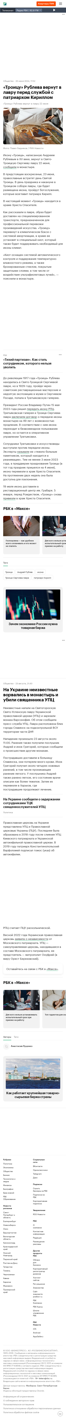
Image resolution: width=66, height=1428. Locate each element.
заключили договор (24, 416)
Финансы (7, 1185)
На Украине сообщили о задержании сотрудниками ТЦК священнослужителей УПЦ (31, 803)
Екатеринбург (9, 1221)
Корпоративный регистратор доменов (38, 1271)
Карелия (7, 1282)
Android (36, 1332)
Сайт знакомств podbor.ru (37, 1294)
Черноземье (9, 1274)
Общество (8, 80)
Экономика (8, 1167)
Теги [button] (5, 562)
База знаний (8, 1192)
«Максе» (52, 969)
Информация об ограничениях (18, 1396)
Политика (8, 812)
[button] (21, 535)
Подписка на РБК (39, 1195)
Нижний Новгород (7, 1254)
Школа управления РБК (38, 1313)
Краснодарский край (10, 1247)
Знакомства (38, 1287)
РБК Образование (9, 1197)
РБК (5, 354)
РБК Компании (37, 1301)
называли (23, 451)
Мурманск (7, 1285)
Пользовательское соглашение (18, 1404)
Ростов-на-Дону (10, 1263)
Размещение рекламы (38, 1242)
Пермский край (10, 1259)
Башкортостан (9, 1232)
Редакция (37, 1237)
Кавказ (6, 1278)
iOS (34, 1328)
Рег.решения (38, 1283)
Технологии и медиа (9, 1180)
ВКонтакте (37, 1166)
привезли (9, 498)
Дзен (35, 1177)
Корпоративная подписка (40, 1202)
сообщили (9, 167)
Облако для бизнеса (37, 1262)
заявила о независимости (31, 938)
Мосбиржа (31, 1385)
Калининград (9, 1242)
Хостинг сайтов (37, 1278)
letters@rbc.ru (45, 1378)
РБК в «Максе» (16, 509)
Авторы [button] (7, 1036)
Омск (5, 1228)
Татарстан (7, 1266)
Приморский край (9, 1290)
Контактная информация (38, 1232)
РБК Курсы (38, 1306)
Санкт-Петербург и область (9, 1215)
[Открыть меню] (60, 4)
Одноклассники (40, 1170)
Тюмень (6, 1270)
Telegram (37, 1173)
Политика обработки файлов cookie (21, 1411)
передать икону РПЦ (40, 408)
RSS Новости (39, 1214)
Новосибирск (9, 1225)
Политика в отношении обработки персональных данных (32, 1407)
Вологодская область (9, 1237)
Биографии (8, 1189)
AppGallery (38, 1336)
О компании (37, 1226)
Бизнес (6, 1175)
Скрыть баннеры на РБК (40, 1189)
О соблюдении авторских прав (18, 1400)
